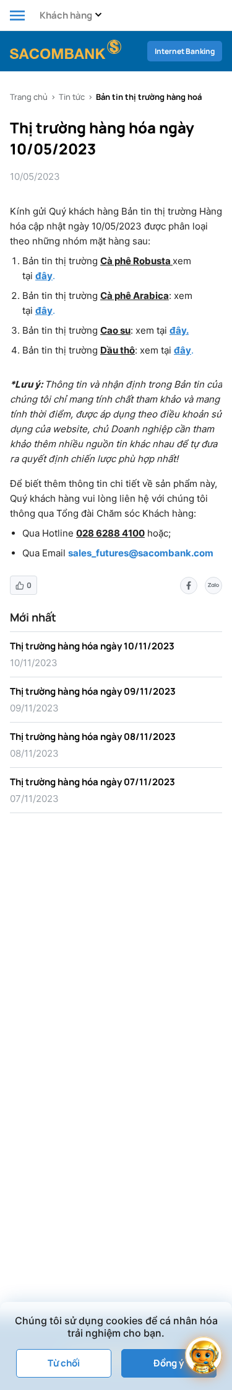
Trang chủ (29, 96)
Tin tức (72, 96)
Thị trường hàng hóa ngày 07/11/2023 (92, 781)
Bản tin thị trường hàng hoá (149, 96)
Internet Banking (185, 51)
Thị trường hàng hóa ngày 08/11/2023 (93, 736)
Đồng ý (168, 1363)
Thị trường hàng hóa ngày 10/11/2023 (92, 646)
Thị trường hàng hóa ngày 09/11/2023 (93, 691)
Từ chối (64, 1363)
